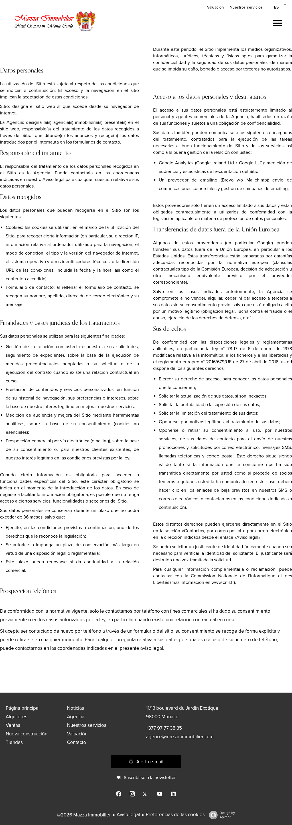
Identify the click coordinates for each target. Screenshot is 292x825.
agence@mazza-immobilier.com (180, 737)
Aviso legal (128, 815)
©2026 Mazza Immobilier (84, 815)
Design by (227, 815)
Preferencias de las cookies (175, 815)
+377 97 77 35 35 (164, 728)
